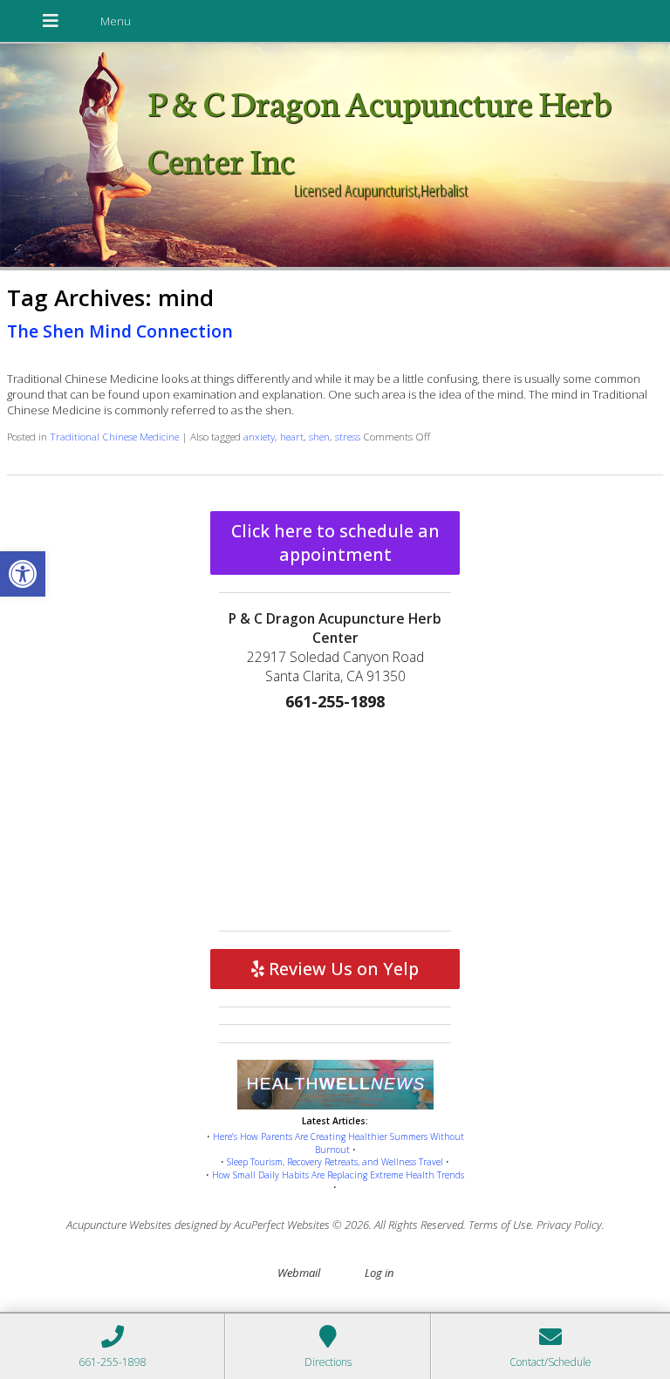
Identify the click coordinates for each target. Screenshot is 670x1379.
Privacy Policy (569, 1224)
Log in (379, 1272)
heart (292, 436)
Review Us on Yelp (341, 968)
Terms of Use (499, 1224)
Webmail (298, 1272)
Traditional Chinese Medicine (114, 436)
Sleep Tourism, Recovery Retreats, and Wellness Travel (335, 1162)
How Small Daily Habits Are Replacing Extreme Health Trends (338, 1175)
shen (319, 436)
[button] (22, 574)
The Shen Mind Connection (120, 331)
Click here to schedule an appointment (335, 542)
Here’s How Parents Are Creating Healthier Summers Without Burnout (338, 1143)
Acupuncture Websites (119, 1224)
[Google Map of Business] (335, 817)
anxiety (259, 436)
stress (347, 436)
